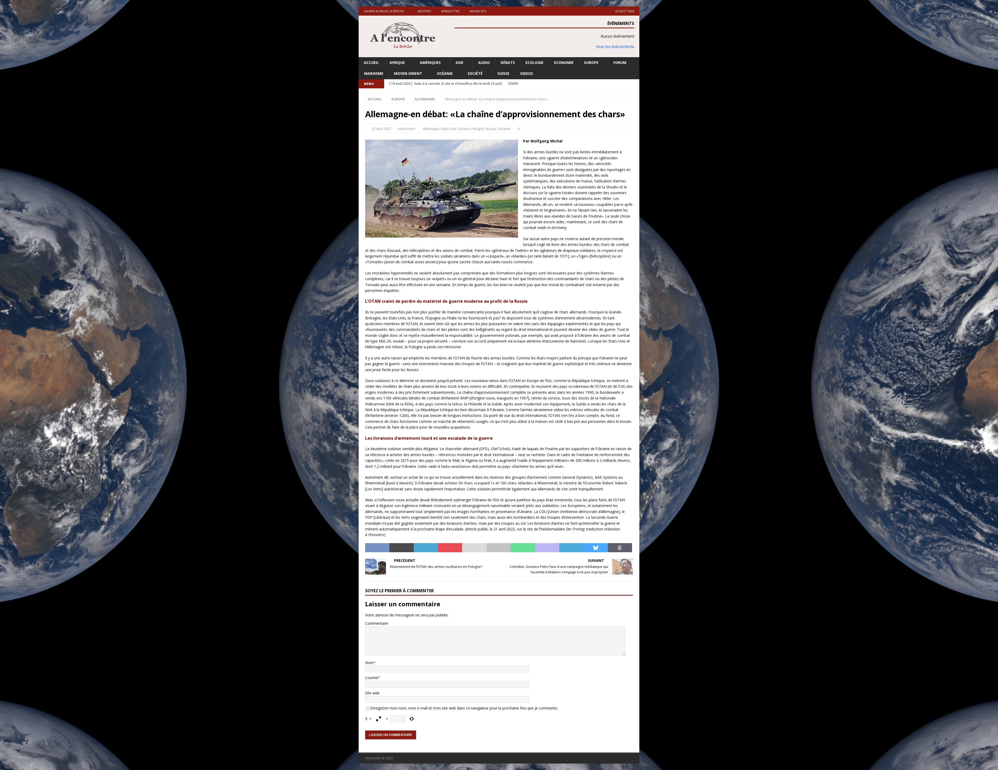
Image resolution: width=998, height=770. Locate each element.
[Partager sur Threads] (620, 547)
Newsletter (450, 11)
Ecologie (534, 62)
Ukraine (504, 128)
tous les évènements (615, 46)
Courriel (371, 677)
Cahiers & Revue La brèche (384, 11)
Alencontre (406, 128)
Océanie (445, 73)
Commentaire (376, 623)
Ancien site (478, 11)
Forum (619, 62)
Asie (459, 62)
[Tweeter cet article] (401, 547)
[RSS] (634, 83)
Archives (424, 11)
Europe (591, 62)
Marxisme (373, 73)
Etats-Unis (449, 128)
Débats (508, 62)
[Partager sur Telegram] (571, 547)
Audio (484, 62)
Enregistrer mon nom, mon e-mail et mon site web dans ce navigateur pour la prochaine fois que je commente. (464, 708)
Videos (526, 73)
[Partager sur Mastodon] (547, 547)
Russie (491, 128)
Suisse (503, 73)
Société (475, 73)
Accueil (371, 62)
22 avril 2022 (381, 128)
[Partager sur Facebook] (377, 547)
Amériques (430, 62)
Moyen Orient (408, 73)
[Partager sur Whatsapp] (523, 547)
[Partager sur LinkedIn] (426, 547)
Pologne (477, 128)
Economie (564, 62)
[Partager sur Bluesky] (595, 547)
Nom (369, 662)
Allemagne (431, 128)
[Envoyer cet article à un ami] (474, 547)
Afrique (397, 62)
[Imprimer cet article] (499, 547)
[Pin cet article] (450, 547)
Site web (372, 692)
